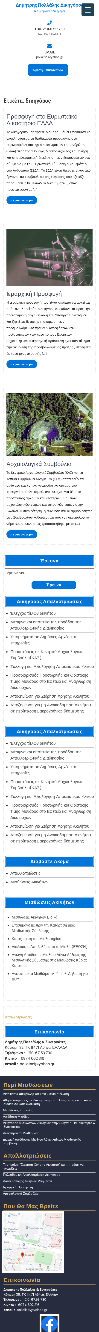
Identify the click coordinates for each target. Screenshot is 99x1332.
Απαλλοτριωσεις (18, 1017)
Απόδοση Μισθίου (16, 1116)
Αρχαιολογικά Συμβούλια (20, 1193)
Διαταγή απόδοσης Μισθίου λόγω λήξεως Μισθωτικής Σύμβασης (42, 1141)
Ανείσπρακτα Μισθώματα (21, 1133)
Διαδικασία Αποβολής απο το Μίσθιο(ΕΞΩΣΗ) (50, 946)
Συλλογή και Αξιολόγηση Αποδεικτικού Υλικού (52, 666)
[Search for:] (49, 572)
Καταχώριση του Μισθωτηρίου (36, 938)
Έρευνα (53, 585)
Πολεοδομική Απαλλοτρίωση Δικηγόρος (31, 1174)
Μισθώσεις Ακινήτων (29, 882)
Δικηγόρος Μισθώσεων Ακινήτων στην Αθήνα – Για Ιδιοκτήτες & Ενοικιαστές (49, 1124)
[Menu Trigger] (88, 9)
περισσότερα (22, 200)
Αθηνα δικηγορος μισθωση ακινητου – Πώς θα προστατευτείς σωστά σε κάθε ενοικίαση (47, 1102)
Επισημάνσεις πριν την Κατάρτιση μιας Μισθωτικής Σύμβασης (43, 928)
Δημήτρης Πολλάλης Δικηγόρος (49, 5)
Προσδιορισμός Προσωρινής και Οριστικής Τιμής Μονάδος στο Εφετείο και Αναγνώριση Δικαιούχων (50, 681)
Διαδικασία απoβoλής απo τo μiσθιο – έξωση (36, 1093)
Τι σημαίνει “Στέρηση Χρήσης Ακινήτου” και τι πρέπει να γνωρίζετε (43, 1166)
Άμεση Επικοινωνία (47, 70)
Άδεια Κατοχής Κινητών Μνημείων (27, 1181)
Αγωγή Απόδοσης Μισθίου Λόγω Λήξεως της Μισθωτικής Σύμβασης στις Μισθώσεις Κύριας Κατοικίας (49, 960)
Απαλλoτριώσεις (25, 873)
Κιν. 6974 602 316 (49, 34)
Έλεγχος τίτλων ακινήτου (33, 613)
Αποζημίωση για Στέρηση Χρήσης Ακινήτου (49, 696)
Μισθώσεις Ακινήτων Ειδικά (34, 917)
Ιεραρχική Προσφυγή (18, 1187)
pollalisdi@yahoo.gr (49, 57)
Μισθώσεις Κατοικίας (18, 1110)
